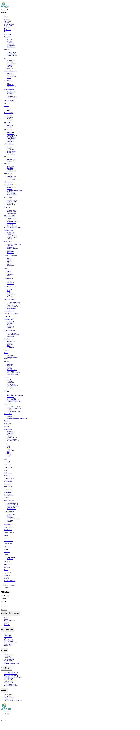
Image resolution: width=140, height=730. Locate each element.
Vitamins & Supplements (10, 642)
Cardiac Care (7, 635)
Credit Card (7, 27)
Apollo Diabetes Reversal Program (13, 677)
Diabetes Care (7, 634)
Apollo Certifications (9, 620)
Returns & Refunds (9, 699)
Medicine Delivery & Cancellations (13, 700)
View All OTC (8, 656)
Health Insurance (8, 681)
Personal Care (7, 358)
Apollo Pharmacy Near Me (11, 685)
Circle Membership (9, 24)
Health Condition (8, 541)
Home (5, 583)
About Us (6, 617)
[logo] (6, 711)
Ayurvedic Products (9, 641)
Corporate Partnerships (10, 684)
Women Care (7, 316)
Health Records (8, 25)
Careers (6, 619)
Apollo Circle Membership (11, 679)
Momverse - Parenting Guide (11, 663)
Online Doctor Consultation (11, 672)
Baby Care (6, 103)
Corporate (6, 622)
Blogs (5, 662)
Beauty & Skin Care (9, 640)
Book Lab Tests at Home (10, 674)
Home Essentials (8, 521)
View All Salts (7, 657)
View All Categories (9, 659)
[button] (70, 606)
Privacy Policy (7, 696)
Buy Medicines (8, 19)
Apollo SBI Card (8, 682)
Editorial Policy (8, 694)
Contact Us (7, 625)
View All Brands (8, 660)
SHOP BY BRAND (9, 585)
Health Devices (8, 473)
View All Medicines (9, 654)
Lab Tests (6, 22)
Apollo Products (8, 34)
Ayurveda (6, 426)
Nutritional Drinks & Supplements (12, 227)
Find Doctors (7, 21)
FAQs (5, 623)
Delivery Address (5, 9)
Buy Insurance (7, 30)
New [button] (5, 28)
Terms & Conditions (9, 697)
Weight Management (9, 678)
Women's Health (8, 637)
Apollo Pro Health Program (11, 675)
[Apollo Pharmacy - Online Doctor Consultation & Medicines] (5, 8)
